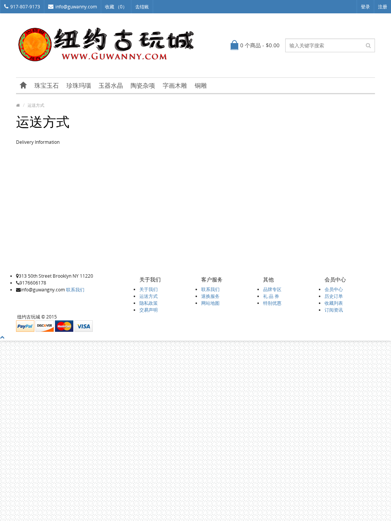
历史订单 (334, 296)
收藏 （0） (116, 6)
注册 (382, 6)
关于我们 (148, 289)
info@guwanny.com (76, 6)
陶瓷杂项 (143, 85)
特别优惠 (272, 303)
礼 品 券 (271, 296)
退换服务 (210, 296)
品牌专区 (272, 289)
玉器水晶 (111, 85)
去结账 (142, 6)
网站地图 (210, 303)
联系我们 (75, 289)
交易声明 (148, 310)
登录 (365, 6)
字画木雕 (175, 85)
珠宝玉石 (46, 85)
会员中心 (334, 289)
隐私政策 (148, 303)
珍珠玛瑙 (78, 85)
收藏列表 (334, 303)
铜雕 (201, 85)
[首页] (23, 85)
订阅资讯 (334, 310)
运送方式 (35, 105)
